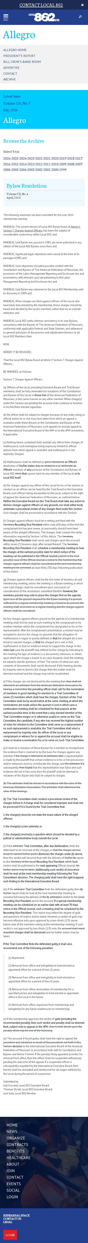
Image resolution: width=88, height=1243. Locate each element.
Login (10, 1235)
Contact (10, 73)
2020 (55, 158)
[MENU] (5, 16)
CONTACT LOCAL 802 (41, 4)
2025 (15, 158)
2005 (15, 169)
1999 (63, 169)
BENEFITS (16, 1151)
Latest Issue (12, 96)
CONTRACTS (17, 1144)
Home (12, 1125)
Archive (9, 79)
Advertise (11, 68)
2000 (55, 169)
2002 (39, 169)
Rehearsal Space (16, 1215)
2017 (78, 158)
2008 (70, 163)
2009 (63, 163)
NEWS (12, 1131)
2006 (7, 169)
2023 (31, 158)
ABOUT (13, 1164)
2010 (55, 163)
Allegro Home (15, 50)
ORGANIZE (16, 1138)
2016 (7, 163)
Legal (7, 1222)
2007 (78, 163)
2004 (23, 169)
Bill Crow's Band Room (22, 62)
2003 (31, 169)
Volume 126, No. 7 (16, 103)
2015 (15, 163)
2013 (31, 163)
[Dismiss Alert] (82, 5)
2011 (47, 163)
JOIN (11, 1170)
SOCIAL (13, 1190)
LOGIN (12, 1196)
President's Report (19, 56)
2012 (39, 163)
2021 (47, 158)
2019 (63, 158)
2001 (47, 169)
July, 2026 (10, 109)
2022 (39, 158)
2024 (23, 158)
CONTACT (15, 1177)
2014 (23, 163)
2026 (7, 158)
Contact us (12, 1218)
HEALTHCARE (18, 1157)
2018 (70, 158)
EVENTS (14, 1183)
